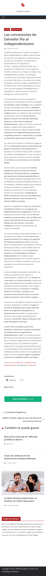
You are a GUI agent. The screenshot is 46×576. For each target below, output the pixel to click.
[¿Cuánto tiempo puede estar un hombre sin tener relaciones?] (23, 472)
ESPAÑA (7, 29)
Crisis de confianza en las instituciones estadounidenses (20, 457)
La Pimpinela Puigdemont (15, 412)
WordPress (15, 571)
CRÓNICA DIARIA (21, 569)
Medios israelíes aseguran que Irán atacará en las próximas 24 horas (22, 419)
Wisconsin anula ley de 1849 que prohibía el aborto (20, 438)
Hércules (33, 365)
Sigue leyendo (23, 399)
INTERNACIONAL (16, 29)
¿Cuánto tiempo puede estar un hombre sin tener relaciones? (20, 499)
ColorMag (5, 571)
